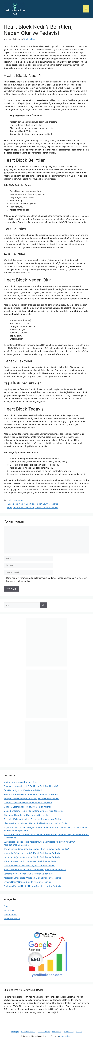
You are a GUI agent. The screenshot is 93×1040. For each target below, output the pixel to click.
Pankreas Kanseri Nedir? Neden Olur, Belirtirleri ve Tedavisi (32, 886)
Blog (6, 906)
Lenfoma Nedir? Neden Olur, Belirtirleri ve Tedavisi (28, 874)
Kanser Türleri (10, 914)
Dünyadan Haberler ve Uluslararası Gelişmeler (26, 815)
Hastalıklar (9, 910)
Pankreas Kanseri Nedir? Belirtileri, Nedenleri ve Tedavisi (31, 794)
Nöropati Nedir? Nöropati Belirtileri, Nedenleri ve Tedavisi (31, 798)
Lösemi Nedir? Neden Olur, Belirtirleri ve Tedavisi (27, 882)
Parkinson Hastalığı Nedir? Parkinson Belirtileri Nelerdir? (31, 786)
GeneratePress (65, 1036)
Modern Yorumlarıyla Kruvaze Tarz (20, 782)
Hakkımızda (69, 1031)
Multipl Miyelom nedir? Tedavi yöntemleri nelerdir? (28, 807)
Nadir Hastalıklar (15, 500)
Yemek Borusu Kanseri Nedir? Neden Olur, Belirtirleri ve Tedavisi (35, 869)
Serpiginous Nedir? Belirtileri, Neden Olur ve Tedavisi (32, 507)
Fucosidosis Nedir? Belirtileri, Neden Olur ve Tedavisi (32, 504)
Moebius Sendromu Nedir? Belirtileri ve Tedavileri (28, 802)
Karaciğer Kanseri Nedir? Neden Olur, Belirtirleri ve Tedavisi (32, 878)
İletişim (79, 1031)
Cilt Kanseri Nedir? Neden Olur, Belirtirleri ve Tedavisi (29, 865)
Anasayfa (15, 1031)
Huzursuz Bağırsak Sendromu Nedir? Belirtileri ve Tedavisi (32, 857)
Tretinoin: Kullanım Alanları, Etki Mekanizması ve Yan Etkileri (33, 819)
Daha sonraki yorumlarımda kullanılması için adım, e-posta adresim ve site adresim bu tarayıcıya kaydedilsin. (46, 579)
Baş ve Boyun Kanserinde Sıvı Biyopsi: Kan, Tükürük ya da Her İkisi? (36, 849)
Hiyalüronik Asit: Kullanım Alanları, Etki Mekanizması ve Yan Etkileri (36, 823)
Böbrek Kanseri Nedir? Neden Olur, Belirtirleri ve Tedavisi (31, 861)
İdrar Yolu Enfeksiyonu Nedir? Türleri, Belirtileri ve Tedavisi (32, 853)
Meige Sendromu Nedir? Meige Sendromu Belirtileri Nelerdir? (33, 811)
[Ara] (43, 605)
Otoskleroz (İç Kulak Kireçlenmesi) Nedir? (24, 790)
